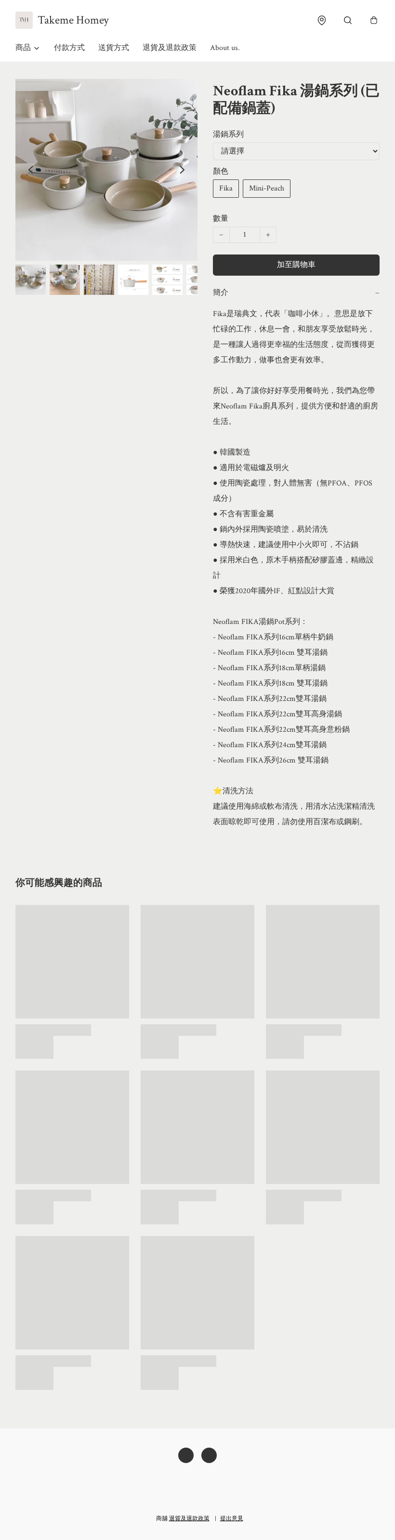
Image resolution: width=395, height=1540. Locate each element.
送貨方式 (113, 48)
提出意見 (231, 1518)
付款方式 (69, 48)
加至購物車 (296, 265)
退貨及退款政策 (170, 48)
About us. (225, 48)
